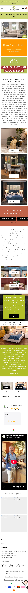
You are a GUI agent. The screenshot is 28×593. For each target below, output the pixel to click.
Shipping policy (19, 580)
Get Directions (5, 561)
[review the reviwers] (21, 418)
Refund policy (9, 577)
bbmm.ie (24, 574)
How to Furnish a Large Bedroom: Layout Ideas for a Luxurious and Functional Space (20, 393)
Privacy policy (18, 577)
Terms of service (9, 580)
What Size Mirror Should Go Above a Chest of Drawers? (7, 393)
